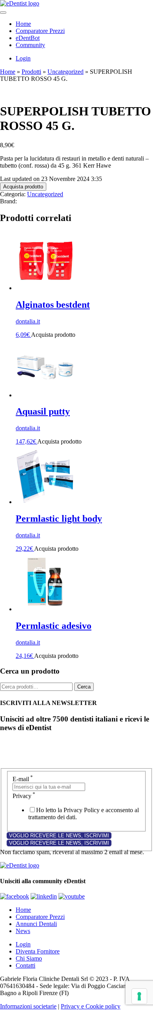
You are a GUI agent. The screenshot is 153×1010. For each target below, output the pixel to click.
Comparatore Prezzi (40, 30)
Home (23, 23)
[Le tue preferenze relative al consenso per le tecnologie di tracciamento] (139, 996)
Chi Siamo (29, 958)
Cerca (84, 687)
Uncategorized (65, 71)
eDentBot (28, 38)
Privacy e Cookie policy (90, 1006)
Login (23, 58)
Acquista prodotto (23, 187)
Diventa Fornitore (38, 951)
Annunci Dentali (36, 924)
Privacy (24, 796)
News (23, 931)
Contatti (25, 965)
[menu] (3, 12)
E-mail (23, 779)
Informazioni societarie (28, 1006)
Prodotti (31, 71)
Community (30, 45)
